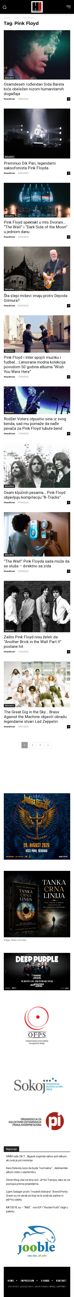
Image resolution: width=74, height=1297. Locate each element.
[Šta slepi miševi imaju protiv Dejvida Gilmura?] (37, 269)
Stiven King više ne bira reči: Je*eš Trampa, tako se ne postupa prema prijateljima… (38, 1181)
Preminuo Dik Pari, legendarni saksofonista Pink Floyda (30, 165)
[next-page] (48, 745)
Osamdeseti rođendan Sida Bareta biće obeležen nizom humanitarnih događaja (34, 89)
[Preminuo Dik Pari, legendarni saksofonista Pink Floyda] (37, 133)
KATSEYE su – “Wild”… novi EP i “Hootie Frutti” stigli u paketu (37, 1209)
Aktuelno (9, 77)
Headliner (9, 98)
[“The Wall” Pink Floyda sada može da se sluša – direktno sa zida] (37, 534)
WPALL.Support (58, 1286)
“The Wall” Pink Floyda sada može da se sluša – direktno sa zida (36, 563)
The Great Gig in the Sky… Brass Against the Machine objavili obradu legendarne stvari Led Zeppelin (35, 717)
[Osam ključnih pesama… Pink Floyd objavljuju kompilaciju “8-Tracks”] (37, 465)
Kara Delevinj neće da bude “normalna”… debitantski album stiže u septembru (37, 1170)
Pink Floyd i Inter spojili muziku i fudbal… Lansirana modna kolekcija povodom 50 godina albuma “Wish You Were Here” (34, 364)
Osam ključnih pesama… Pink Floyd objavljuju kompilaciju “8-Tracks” (34, 495)
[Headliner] (37, 7)
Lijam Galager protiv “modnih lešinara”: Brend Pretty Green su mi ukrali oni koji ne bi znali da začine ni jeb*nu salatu (37, 1195)
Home (7, 17)
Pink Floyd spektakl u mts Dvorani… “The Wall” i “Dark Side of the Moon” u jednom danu (35, 227)
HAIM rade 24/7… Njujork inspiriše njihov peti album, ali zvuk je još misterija (36, 1158)
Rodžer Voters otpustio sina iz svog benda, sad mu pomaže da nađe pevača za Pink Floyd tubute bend (35, 424)
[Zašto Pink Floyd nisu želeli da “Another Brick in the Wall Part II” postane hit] (37, 606)
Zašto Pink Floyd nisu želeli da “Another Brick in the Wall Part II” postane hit (32, 642)
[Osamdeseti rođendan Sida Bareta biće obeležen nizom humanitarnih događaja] (37, 55)
